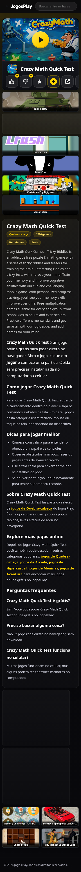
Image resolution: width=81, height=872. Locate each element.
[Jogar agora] (40, 39)
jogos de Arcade (33, 562)
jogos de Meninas (43, 568)
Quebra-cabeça (19, 234)
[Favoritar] (40, 81)
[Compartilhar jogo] (67, 81)
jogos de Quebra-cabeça (31, 508)
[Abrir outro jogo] (53, 81)
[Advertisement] (36, 718)
